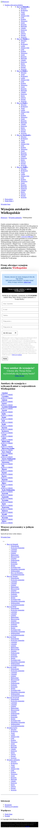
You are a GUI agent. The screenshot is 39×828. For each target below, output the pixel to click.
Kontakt (7, 816)
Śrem (3, 486)
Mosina (4, 445)
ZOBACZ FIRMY (7, 412)
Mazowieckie (15, 557)
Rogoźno (5, 479)
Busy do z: (23, 7)
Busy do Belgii (11, 606)
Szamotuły (5, 497)
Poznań (23, 35)
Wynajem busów (12, 728)
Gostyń (4, 403)
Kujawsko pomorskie (17, 580)
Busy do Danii (11, 637)
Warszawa (24, 21)
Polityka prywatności (11, 806)
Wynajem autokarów (13, 760)
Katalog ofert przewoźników (14, 5)
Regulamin (8, 805)
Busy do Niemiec (12, 576)
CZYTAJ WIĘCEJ (27, 236)
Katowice (24, 30)
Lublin (23, 14)
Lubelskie (14, 549)
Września (5, 517)
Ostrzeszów (5, 462)
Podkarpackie (15, 560)
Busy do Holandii (12, 544)
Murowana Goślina (8, 448)
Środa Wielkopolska (8, 490)
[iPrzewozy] (5, 1)
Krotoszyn (5, 431)
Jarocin (4, 410)
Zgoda (27, 826)
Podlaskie (14, 562)
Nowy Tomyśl (6, 452)
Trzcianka (5, 500)
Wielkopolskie (15, 571)
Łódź (22, 17)
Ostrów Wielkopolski (9, 459)
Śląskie (13, 565)
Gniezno (4, 400)
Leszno (4, 434)
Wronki (4, 514)
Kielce (23, 32)
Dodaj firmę (9, 201)
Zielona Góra (25, 16)
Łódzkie (13, 553)
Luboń (4, 438)
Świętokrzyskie (15, 567)
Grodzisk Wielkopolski (9, 407)
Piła (3, 465)
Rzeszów (24, 24)
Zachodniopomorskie (17, 605)
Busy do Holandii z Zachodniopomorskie (17, 573)
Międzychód (6, 441)
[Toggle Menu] (3, 541)
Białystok (24, 26)
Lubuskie (14, 551)
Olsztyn (23, 33)
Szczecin (23, 37)
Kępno (4, 417)
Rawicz (4, 476)
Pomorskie (14, 564)
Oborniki (5, 455)
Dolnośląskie (15, 546)
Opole (23, 23)
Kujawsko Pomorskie (17, 548)
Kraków (23, 19)
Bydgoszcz (24, 10)
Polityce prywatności (17, 354)
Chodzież (5, 393)
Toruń (23, 12)
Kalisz (4, 413)
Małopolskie (15, 555)
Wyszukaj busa (5, 204)
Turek (4, 504)
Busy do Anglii (11, 667)
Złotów (4, 521)
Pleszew (4, 469)
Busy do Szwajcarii (13, 697)
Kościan (4, 427)
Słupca (4, 483)
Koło (3, 420)
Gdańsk (23, 28)
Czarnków (5, 396)
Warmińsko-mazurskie (18, 569)
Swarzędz (5, 493)
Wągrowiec (5, 507)
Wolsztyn (5, 510)
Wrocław (23, 8)
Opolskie (13, 558)
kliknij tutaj (27, 282)
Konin (4, 424)
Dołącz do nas (19, 376)
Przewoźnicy (9, 199)
